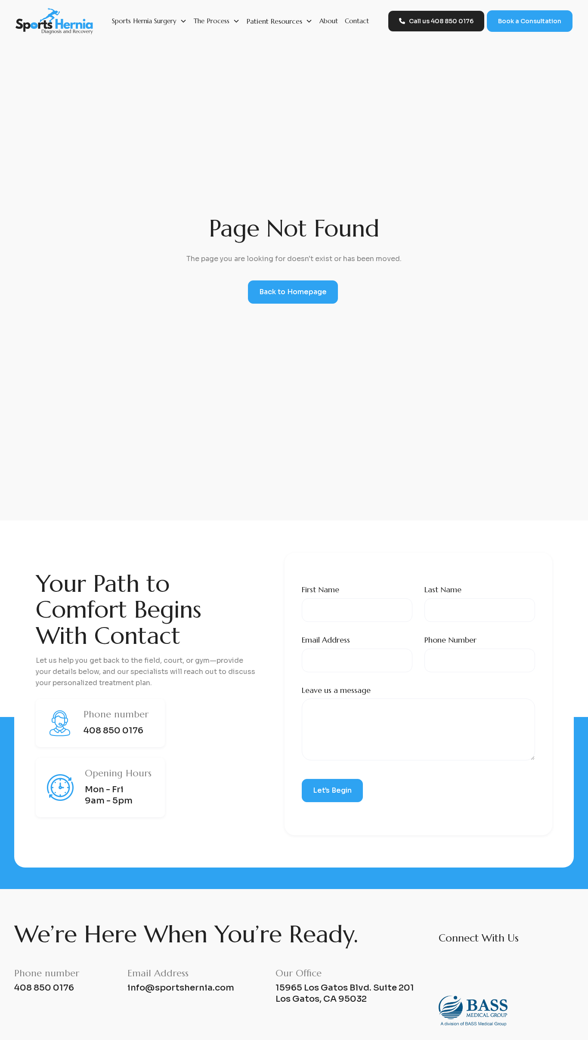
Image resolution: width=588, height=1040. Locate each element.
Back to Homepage (293, 291)
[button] (149, 21)
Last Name (442, 589)
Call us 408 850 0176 (436, 21)
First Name (320, 589)
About (328, 21)
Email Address (326, 640)
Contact (357, 21)
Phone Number (450, 640)
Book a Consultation (529, 21)
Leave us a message (336, 690)
